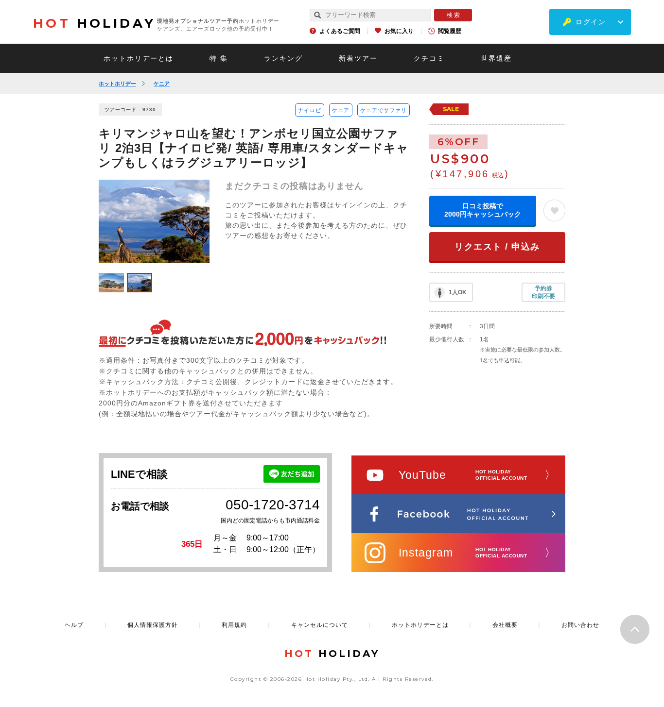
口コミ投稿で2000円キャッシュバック (482, 210)
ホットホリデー (117, 83)
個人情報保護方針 (152, 625)
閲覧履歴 (449, 31)
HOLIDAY (94, 23)
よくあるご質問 (339, 31)
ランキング (283, 58)
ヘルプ (74, 625)
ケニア (162, 83)
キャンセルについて (319, 625)
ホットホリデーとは (139, 58)
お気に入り (399, 31)
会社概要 (505, 625)
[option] (154, 221)
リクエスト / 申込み (497, 247)
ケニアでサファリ (383, 110)
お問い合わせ (580, 625)
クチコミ (429, 58)
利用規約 (234, 625)
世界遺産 (496, 58)
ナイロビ (309, 110)
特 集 (219, 58)
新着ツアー (358, 58)
